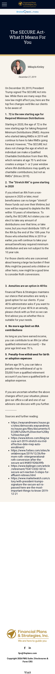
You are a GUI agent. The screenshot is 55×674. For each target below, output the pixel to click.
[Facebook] (25, 648)
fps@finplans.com (27, 653)
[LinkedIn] (30, 648)
